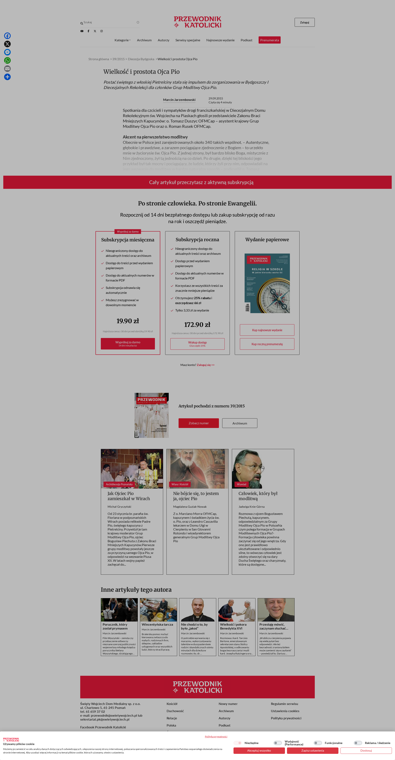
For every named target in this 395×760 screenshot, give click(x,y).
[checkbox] (238, 743)
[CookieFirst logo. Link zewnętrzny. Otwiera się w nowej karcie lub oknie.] (11, 740)
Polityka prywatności (216, 736)
